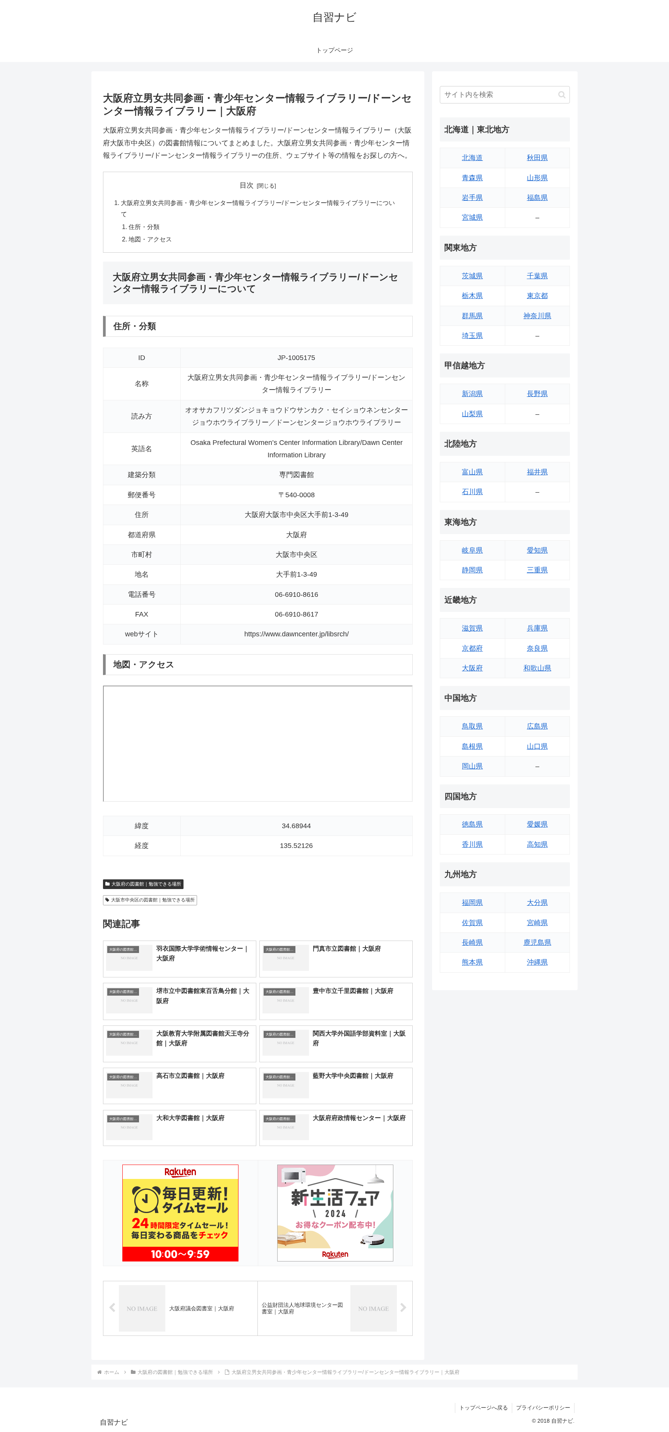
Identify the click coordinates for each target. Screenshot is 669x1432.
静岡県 (472, 570)
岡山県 (472, 766)
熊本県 (472, 962)
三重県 (537, 570)
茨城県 (472, 276)
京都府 (472, 648)
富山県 (472, 472)
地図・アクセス (150, 239)
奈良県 (537, 648)
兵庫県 (537, 628)
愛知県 (537, 550)
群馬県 (472, 316)
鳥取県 (472, 726)
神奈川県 (537, 316)
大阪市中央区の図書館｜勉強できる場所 (153, 900)
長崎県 (472, 942)
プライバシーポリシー (543, 1407)
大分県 (537, 902)
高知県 (537, 844)
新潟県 (472, 394)
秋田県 (537, 158)
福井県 (537, 472)
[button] (562, 94)
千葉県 (537, 276)
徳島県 (472, 824)
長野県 (537, 394)
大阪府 (472, 668)
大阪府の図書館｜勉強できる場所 (146, 884)
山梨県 (472, 414)
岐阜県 (472, 550)
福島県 (537, 198)
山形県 (537, 178)
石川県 (472, 492)
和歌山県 (537, 668)
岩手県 (472, 198)
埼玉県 (472, 335)
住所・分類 (144, 226)
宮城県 (472, 217)
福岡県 (472, 902)
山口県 (537, 746)
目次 (247, 185)
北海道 (472, 158)
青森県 (472, 178)
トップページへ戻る (483, 1407)
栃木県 (472, 296)
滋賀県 (472, 628)
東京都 (537, 296)
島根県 (472, 746)
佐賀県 (472, 923)
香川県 (472, 844)
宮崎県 (537, 923)
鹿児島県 (537, 942)
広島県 (537, 726)
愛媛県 (537, 824)
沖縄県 (537, 962)
